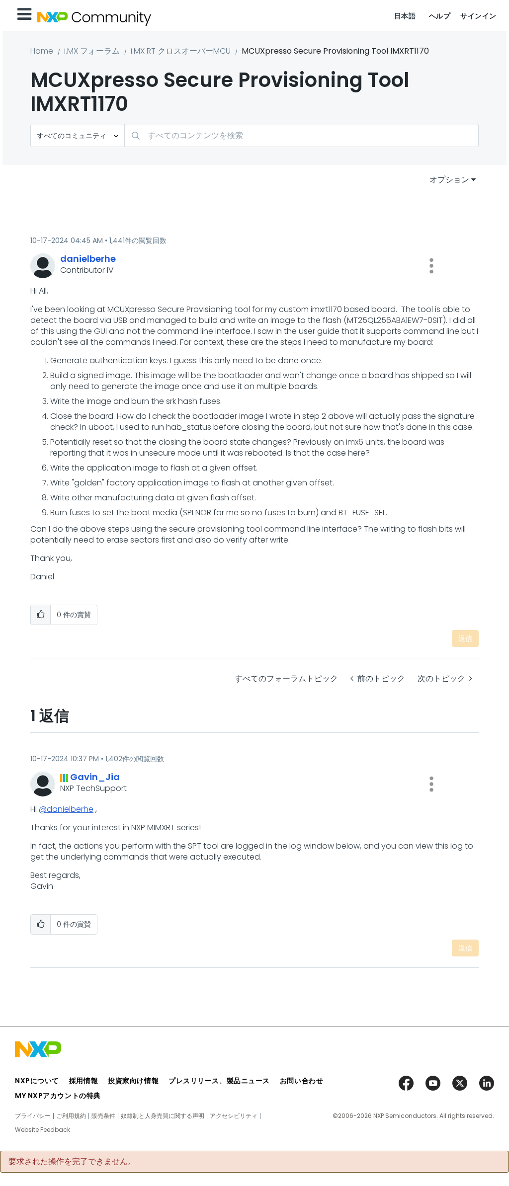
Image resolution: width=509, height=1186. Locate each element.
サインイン (478, 16)
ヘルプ (440, 16)
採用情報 (83, 1081)
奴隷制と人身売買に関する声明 (162, 1116)
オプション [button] (449, 179)
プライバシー (33, 1116)
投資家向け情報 (133, 1081)
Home (41, 51)
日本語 (405, 16)
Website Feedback (42, 1130)
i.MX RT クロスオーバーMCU (181, 51)
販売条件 (103, 1116)
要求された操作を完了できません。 (72, 1161)
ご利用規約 (71, 1116)
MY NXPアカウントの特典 (58, 1096)
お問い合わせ (301, 1081)
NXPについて (37, 1081)
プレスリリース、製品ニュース (219, 1081)
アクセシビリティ (233, 1116)
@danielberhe (66, 809)
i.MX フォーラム (92, 51)
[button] (431, 265)
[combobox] (301, 135)
